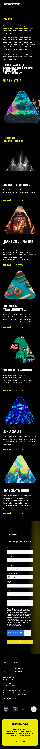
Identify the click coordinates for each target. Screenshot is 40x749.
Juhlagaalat (13, 735)
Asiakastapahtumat (19, 730)
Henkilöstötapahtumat (15, 732)
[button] (35, 4)
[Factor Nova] (11, 4)
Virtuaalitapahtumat (26, 734)
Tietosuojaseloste (9, 699)
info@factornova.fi (10, 685)
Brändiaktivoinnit (26, 735)
